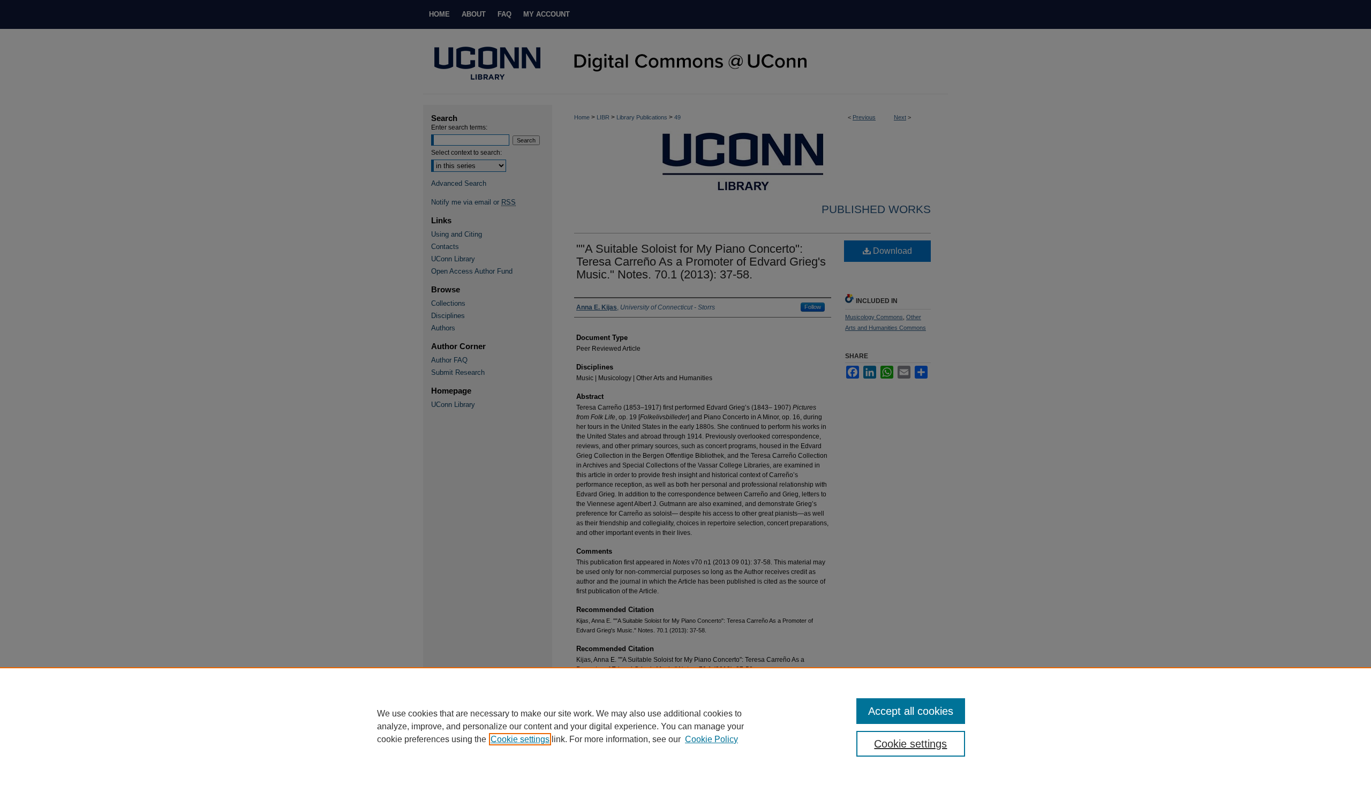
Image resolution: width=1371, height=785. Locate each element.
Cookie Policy (711, 739)
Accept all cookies (910, 711)
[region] (685, 726)
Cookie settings (520, 739)
